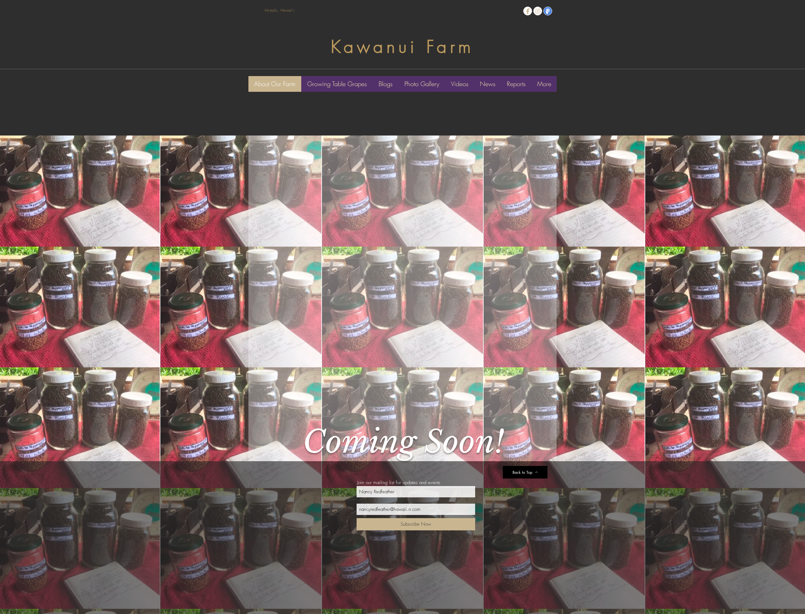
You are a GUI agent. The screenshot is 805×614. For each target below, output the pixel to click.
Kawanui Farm (402, 46)
